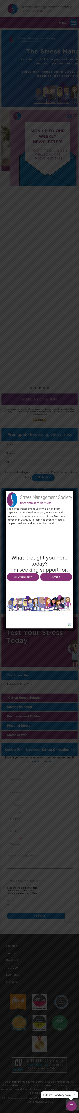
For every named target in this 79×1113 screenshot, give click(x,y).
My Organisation (23, 576)
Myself (56, 576)
